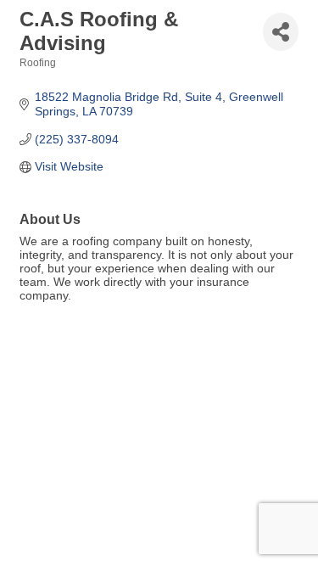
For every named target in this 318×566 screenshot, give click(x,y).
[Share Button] (280, 32)
